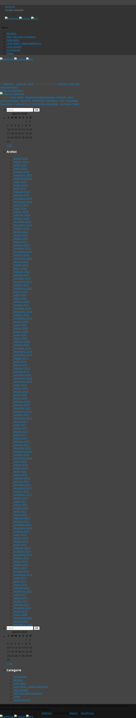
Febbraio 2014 (21, 548)
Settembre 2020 (22, 318)
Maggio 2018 (20, 391)
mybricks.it (52, 100)
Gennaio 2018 (21, 404)
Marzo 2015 (20, 514)
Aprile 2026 (19, 165)
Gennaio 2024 (21, 218)
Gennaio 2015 (21, 521)
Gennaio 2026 (21, 171)
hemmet (61, 97)
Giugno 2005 (20, 621)
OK (37, 110)
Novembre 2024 (22, 198)
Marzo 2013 (20, 568)
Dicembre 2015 (22, 484)
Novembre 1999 (22, 624)
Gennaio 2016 (21, 481)
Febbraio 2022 (21, 271)
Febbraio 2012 (21, 587)
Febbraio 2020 (21, 341)
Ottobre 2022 (21, 255)
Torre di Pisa (21, 103)
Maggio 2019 (20, 358)
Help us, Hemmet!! (17, 76)
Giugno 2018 (20, 388)
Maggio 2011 (20, 601)
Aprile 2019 (19, 361)
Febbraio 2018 (21, 401)
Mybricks (8, 83)
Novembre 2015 (22, 488)
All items (11, 33)
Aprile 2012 (19, 581)
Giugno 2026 (20, 158)
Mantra (73, 713)
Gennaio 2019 (21, 371)
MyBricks (10, 6)
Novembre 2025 (22, 175)
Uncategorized (21, 700)
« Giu (9, 145)
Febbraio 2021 (21, 301)
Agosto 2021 (20, 291)
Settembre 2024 (22, 201)
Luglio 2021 (20, 294)
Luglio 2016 (20, 461)
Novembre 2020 (22, 311)
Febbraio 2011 (21, 604)
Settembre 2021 (22, 288)
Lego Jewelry (14, 46)
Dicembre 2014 (22, 524)
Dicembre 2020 (22, 308)
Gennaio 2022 (21, 275)
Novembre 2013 (22, 554)
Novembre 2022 (22, 251)
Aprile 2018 (19, 394)
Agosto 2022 (20, 261)
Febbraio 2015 (21, 518)
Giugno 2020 (20, 328)
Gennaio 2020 (21, 344)
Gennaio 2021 (21, 304)
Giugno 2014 (20, 538)
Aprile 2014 (19, 544)
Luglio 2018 (20, 384)
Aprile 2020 (19, 334)
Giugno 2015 (20, 504)
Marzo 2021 (20, 298)
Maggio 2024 (20, 211)
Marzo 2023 (20, 241)
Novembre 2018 (22, 378)
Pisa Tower (6, 103)
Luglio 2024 (20, 208)
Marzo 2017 (20, 438)
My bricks (25, 100)
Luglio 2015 (20, 501)
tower (75, 103)
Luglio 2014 (20, 534)
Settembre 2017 (22, 418)
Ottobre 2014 (21, 531)
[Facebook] (12, 18)
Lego (70, 97)
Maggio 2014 (20, 541)
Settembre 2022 (22, 258)
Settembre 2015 (22, 494)
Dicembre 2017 (22, 408)
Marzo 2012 (20, 584)
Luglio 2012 (20, 577)
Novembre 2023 (22, 225)
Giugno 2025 (20, 185)
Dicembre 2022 (22, 248)
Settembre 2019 (22, 354)
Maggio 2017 (20, 431)
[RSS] (34, 18)
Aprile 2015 (19, 511)
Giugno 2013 (20, 561)
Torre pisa (65, 103)
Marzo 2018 (20, 398)
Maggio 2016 (20, 468)
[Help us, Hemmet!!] (12, 93)
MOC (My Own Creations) (21, 36)
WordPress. (87, 713)
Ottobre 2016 (21, 454)
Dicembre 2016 (22, 448)
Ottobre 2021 (21, 285)
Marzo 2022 (20, 268)
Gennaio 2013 (21, 571)
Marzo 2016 (20, 474)
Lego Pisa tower (9, 100)
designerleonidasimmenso (40, 97)
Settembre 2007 (22, 617)
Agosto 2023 (20, 231)
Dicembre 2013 (22, 551)
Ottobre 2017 (21, 414)
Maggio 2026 (20, 161)
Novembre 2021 (22, 281)
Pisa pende (72, 100)
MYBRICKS (38, 100)
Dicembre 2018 (22, 374)
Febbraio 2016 (21, 478)
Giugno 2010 (20, 611)
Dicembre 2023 (22, 221)
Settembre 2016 (22, 458)
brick (13, 97)
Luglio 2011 (20, 594)
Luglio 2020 (20, 324)
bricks (20, 97)
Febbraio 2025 (21, 191)
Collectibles (13, 40)
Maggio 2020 (20, 331)
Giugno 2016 (20, 464)
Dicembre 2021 (22, 278)
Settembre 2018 (22, 381)
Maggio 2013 (20, 564)
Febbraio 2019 (21, 368)
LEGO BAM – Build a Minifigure (24, 43)
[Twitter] (25, 18)
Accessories (13, 50)
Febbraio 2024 (21, 215)
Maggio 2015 (20, 508)
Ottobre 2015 (21, 491)
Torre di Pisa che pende (44, 103)
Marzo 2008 (20, 614)
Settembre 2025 (22, 178)
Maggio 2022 (20, 265)
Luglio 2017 (20, 424)
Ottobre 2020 (21, 314)
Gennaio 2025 (21, 195)
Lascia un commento (11, 90)
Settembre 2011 (22, 591)
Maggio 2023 (20, 238)
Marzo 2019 (20, 364)
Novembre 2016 (22, 451)
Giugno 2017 (20, 428)
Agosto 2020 (20, 321)
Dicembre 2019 (22, 348)
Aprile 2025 (19, 188)
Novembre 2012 (22, 574)
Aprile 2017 (19, 434)
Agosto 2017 (20, 421)
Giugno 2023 (20, 235)
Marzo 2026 (20, 168)
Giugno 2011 (20, 597)
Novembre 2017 (22, 411)
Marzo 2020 (20, 338)
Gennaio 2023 (21, 245)
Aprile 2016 (19, 471)
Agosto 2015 (20, 498)
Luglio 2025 (20, 181)
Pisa (61, 100)
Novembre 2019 (22, 351)
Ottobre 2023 (21, 228)
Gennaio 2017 (21, 444)
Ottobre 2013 (21, 558)
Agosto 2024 (20, 205)
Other (10, 53)
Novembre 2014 (22, 528)
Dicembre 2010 (22, 607)
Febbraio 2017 (21, 441)
